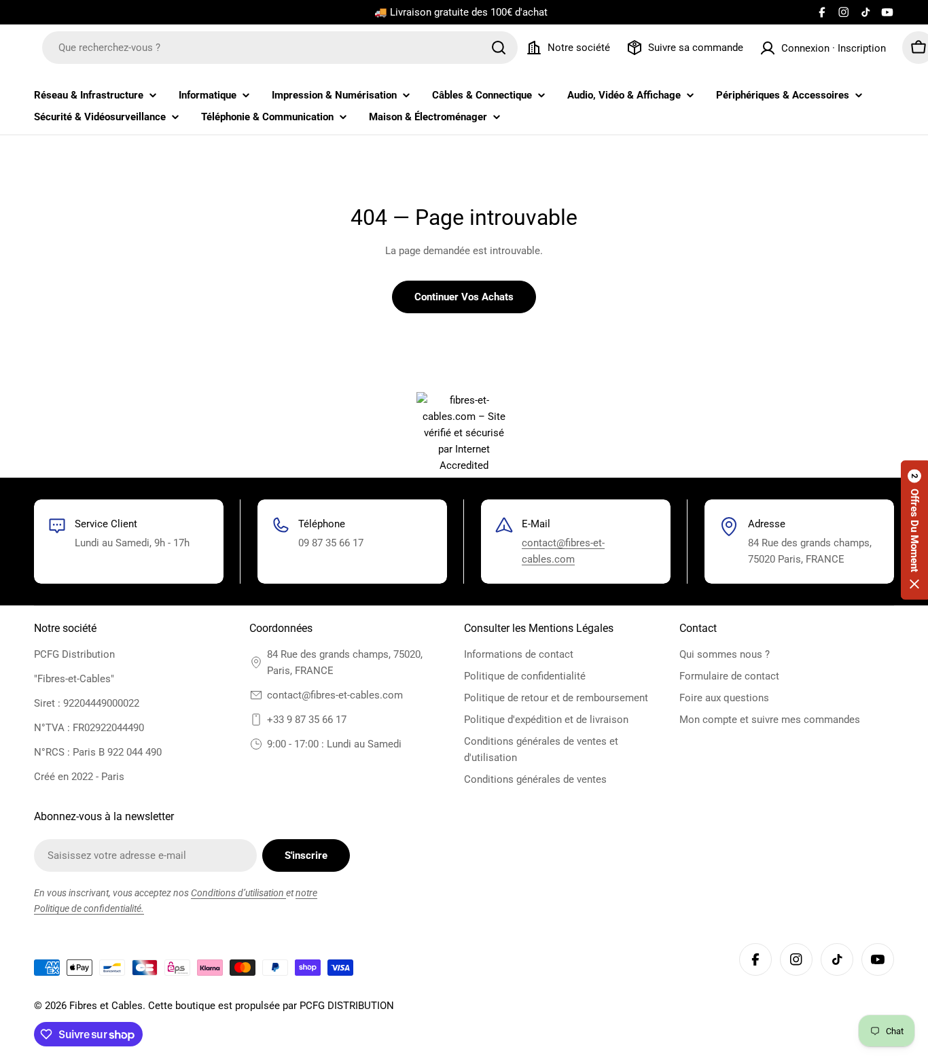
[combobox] (280, 47)
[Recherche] (498, 47)
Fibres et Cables (106, 1006)
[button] (914, 530)
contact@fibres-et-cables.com (335, 695)
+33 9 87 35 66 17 (306, 719)
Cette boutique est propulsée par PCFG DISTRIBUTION (271, 1006)
